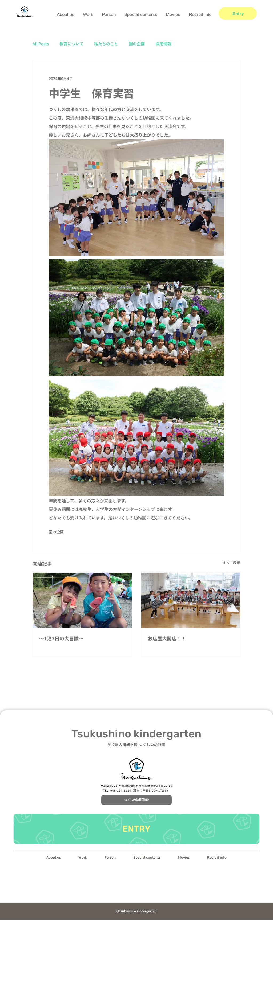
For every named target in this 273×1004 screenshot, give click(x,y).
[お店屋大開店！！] (190, 600)
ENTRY (136, 829)
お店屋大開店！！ (167, 638)
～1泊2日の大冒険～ (61, 638)
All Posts (41, 43)
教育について (71, 43)
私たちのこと (106, 43)
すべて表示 (231, 562)
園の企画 (137, 43)
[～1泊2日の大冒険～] (82, 600)
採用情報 (163, 43)
